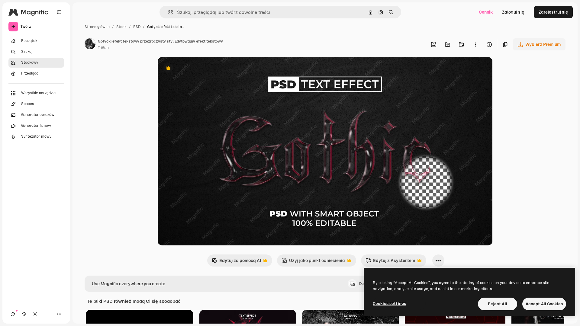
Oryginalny (199, 69)
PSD (136, 26)
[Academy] (24, 314)
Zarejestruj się (553, 12)
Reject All (497, 303)
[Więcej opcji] (475, 44)
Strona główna (97, 26)
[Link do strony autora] (90, 44)
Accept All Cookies (544, 303)
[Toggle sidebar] (59, 12)
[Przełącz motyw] (35, 314)
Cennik (486, 12)
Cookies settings (389, 303)
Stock (121, 26)
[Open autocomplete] (168, 12)
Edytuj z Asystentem (390, 262)
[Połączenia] (13, 314)
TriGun (103, 47)
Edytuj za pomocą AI (236, 262)
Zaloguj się (513, 12)
